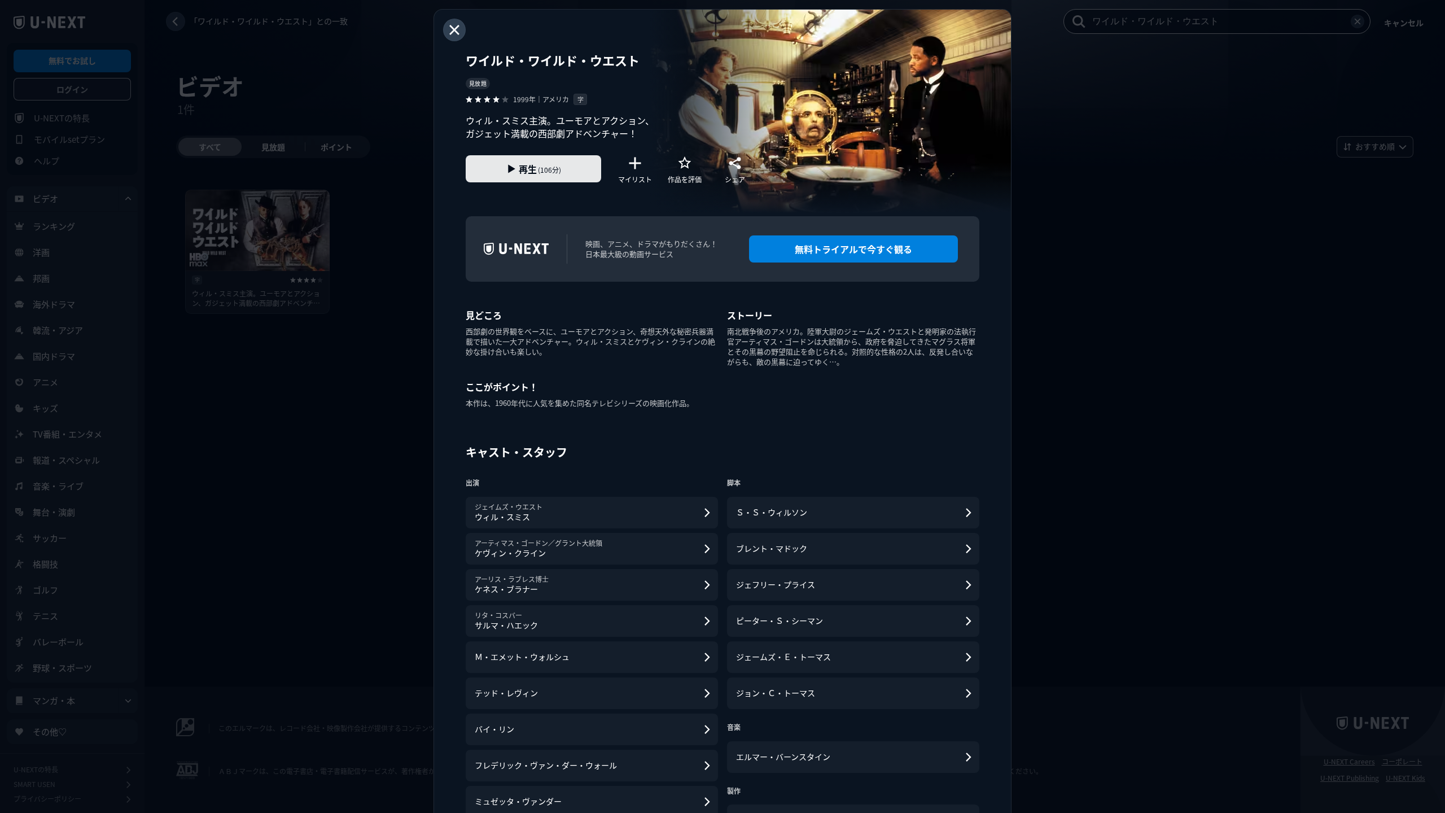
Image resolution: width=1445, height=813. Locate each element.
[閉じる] (454, 30)
